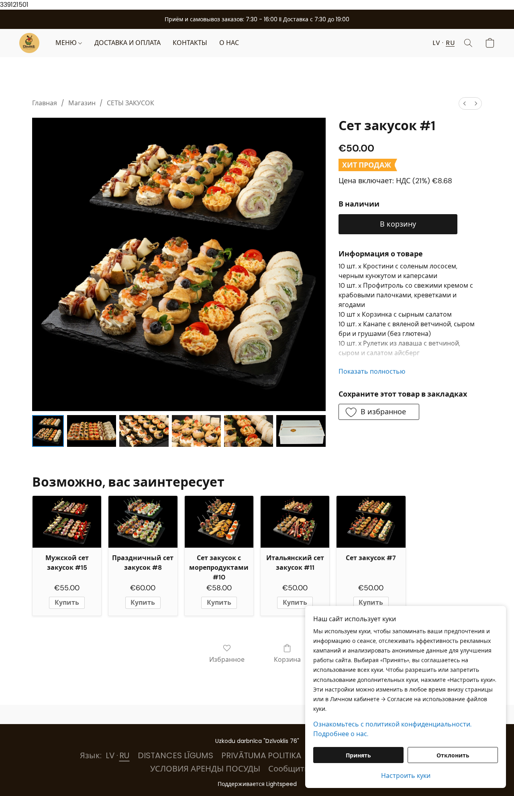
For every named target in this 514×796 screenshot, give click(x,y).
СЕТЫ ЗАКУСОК (130, 103)
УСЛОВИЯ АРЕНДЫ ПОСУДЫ (205, 768)
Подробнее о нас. (340, 734)
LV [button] (436, 42)
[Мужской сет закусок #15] (67, 522)
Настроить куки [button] (405, 775)
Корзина (287, 659)
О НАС (229, 42)
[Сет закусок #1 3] (196, 431)
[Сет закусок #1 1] (91, 431)
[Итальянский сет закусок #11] (295, 522)
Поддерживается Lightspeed (257, 784)
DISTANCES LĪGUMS (175, 755)
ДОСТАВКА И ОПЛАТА (127, 42)
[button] (29, 43)
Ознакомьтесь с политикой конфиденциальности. (392, 724)
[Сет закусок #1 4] (248, 431)
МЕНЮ (66, 42)
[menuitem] (464, 103)
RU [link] (124, 755)
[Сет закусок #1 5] (300, 431)
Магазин (82, 103)
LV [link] (110, 755)
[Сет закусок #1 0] (48, 431)
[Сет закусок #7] (371, 522)
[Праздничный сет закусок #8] (142, 522)
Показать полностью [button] (372, 371)
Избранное (227, 659)
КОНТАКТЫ (190, 42)
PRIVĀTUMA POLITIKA (261, 755)
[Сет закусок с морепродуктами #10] (219, 522)
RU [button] (450, 42)
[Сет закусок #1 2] (143, 431)
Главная (44, 103)
